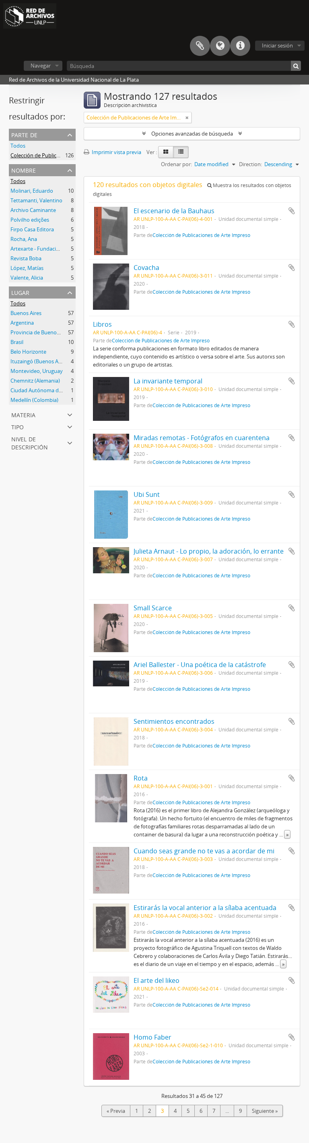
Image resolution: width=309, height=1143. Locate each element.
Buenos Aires (25, 313)
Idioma (220, 46)
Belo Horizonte (28, 351)
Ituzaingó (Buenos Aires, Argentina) (52, 361)
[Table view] (181, 152)
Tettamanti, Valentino (36, 200)
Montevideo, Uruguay (36, 371)
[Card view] (165, 152)
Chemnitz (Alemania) (35, 380)
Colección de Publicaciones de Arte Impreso (62, 155)
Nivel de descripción (29, 442)
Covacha (146, 267)
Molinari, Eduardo (31, 190)
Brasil (16, 342)
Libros (102, 324)
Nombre (23, 169)
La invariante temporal (168, 381)
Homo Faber (152, 1037)
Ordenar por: (176, 164)
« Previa (116, 1110)
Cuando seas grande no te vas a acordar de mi (204, 850)
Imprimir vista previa (116, 152)
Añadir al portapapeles (292, 211)
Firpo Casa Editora (32, 229)
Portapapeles (200, 46)
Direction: (250, 164)
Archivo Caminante (33, 210)
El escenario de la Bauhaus (174, 210)
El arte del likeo (156, 980)
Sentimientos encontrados (174, 721)
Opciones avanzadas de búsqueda (192, 133)
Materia (23, 414)
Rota (141, 778)
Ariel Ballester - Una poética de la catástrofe (200, 664)
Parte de (24, 134)
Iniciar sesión (277, 45)
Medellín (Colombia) (34, 400)
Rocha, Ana (23, 239)
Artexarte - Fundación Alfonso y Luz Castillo (62, 248)
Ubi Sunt (147, 494)
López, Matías (26, 268)
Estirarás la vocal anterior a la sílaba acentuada (205, 907)
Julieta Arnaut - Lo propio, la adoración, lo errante (209, 551)
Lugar (20, 291)
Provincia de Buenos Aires (41, 332)
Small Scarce (153, 607)
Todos (17, 145)
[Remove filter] (187, 117)
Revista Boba (25, 258)
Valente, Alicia (26, 277)
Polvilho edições (29, 219)
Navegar (41, 65)
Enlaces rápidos (240, 46)
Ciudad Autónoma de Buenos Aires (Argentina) (66, 390)
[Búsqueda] (296, 66)
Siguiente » (265, 1110)
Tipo (17, 426)
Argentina (22, 322)
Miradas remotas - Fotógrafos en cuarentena (202, 437)
